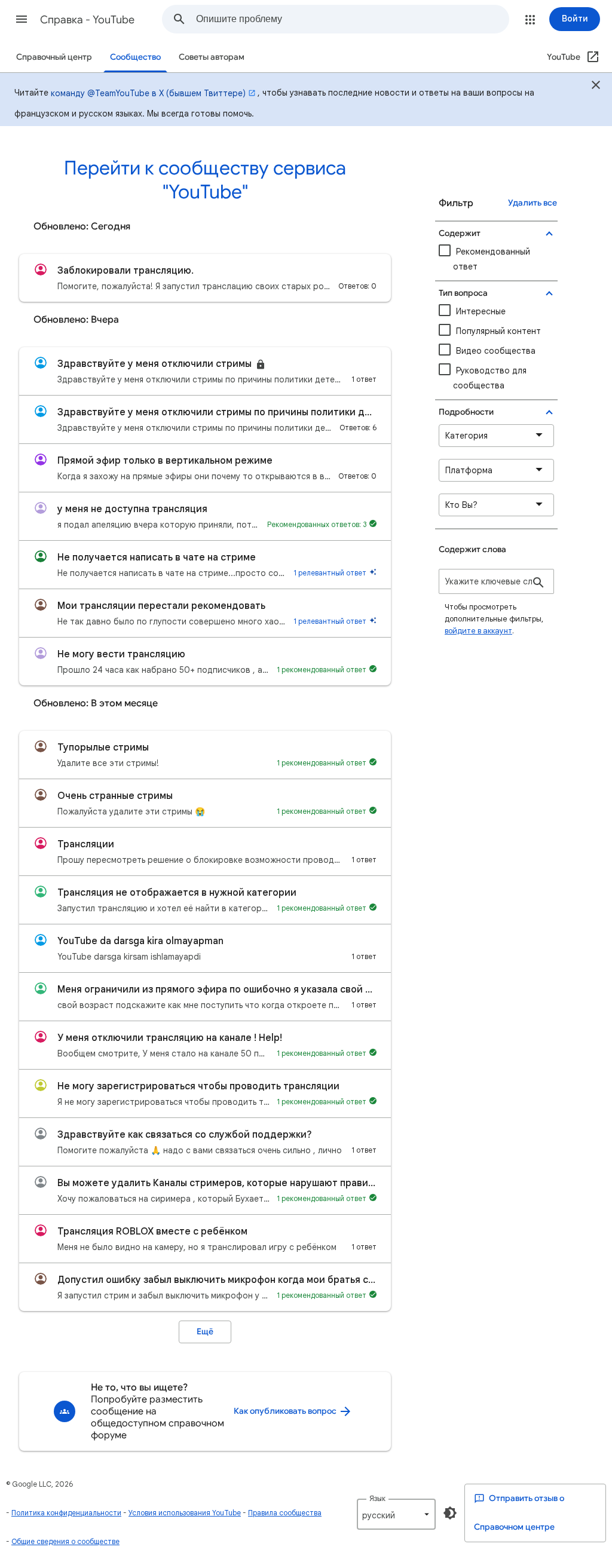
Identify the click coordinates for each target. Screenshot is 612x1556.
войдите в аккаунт (478, 631)
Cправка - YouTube (87, 19)
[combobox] (352, 19)
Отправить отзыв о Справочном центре (519, 1512)
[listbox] (396, 1514)
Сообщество (135, 57)
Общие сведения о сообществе (65, 1541)
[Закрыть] (596, 86)
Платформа (468, 470)
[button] (21, 19)
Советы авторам (211, 57)
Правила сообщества (285, 1512)
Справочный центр (54, 57)
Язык (377, 1498)
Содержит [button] (460, 233)
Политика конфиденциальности (66, 1512)
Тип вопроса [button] (463, 293)
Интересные (481, 311)
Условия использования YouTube (184, 1512)
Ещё (205, 1332)
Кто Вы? (461, 505)
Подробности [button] (466, 412)
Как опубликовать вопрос (286, 1411)
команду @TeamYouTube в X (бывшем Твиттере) (148, 93)
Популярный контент (498, 331)
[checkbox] (496, 351)
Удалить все (532, 203)
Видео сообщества (496, 350)
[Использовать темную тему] (450, 1513)
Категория (466, 435)
